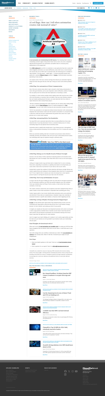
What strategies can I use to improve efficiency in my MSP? (86, 22)
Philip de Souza (44, 75)
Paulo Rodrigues (44, 105)
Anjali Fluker (52, 297)
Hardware (11, 44)
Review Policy (85, 376)
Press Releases (13, 22)
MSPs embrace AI (36, 68)
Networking (11, 51)
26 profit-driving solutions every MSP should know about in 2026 (87, 49)
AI (14, 8)
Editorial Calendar (9, 373)
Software (11, 57)
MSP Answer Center (13, 49)
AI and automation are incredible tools (48, 226)
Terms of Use (85, 378)
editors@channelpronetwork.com (60, 246)
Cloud (10, 43)
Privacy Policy (85, 379)
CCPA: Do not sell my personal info (90, 384)
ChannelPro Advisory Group (11, 376)
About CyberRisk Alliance (11, 371)
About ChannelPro (9, 370)
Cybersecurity (27, 3)
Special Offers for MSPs (11, 379)
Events (74, 3)
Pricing (31, 8)
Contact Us (85, 375)
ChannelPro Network (39, 20)
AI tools (31, 202)
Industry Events (12, 46)
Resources (12, 29)
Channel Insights (49, 3)
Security (10, 55)
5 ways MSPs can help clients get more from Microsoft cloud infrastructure (87, 29)
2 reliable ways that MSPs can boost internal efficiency (86, 36)
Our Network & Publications (12, 374)
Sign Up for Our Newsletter (11, 377)
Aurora (55, 75)
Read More (45, 285)
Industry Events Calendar (30, 371)
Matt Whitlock (52, 279)
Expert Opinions (13, 28)
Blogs (10, 31)
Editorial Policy (86, 382)
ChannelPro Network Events (31, 370)
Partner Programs (12, 52)
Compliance (19, 8)
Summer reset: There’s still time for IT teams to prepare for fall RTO (87, 42)
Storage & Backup (12, 58)
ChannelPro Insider (98, 3)
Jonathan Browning (53, 314)
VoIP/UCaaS (11, 60)
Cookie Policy (85, 381)
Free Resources (85, 3)
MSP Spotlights (13, 24)
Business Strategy (37, 3)
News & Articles (13, 20)
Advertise (79, 3)
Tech (19, 3)
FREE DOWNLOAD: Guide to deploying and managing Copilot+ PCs (86, 71)
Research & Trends (12, 54)
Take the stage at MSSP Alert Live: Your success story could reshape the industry (87, 129)
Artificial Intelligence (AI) (14, 40)
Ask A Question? (9, 380)
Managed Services (12, 48)
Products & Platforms (16, 26)
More (35, 8)
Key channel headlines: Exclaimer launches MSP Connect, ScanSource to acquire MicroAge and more (57, 275)
